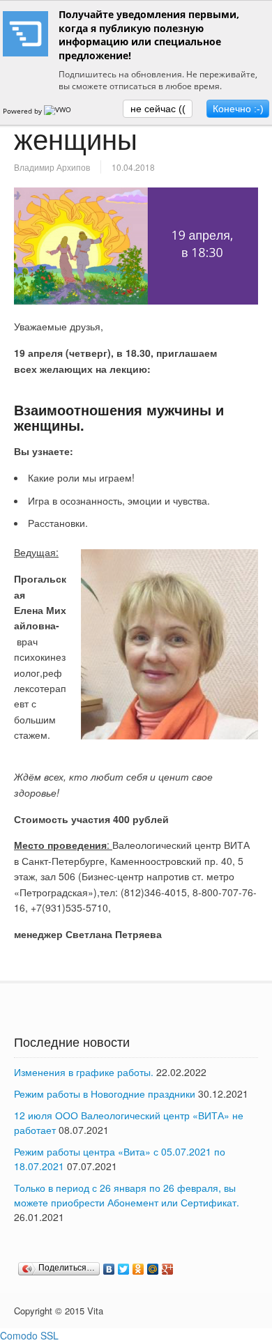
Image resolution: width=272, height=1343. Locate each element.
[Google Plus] (167, 1269)
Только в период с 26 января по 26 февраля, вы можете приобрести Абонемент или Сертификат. (126, 1195)
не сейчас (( (158, 108)
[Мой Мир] (153, 1269)
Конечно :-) (238, 108)
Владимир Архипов (52, 167)
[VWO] (58, 111)
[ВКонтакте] (109, 1269)
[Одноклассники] (138, 1269)
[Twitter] (123, 1269)
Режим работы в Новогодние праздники (104, 1093)
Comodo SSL (29, 1335)
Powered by (23, 111)
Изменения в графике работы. (83, 1072)
